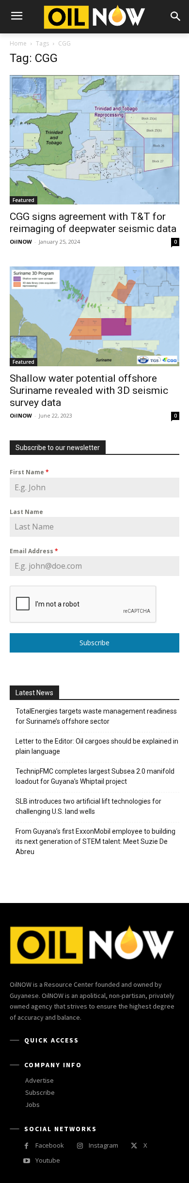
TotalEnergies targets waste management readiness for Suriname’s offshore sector (96, 716)
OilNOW (21, 241)
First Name (29, 472)
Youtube (47, 1160)
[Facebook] (26, 1146)
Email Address (34, 551)
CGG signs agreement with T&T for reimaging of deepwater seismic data (93, 222)
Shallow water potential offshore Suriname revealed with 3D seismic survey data (89, 390)
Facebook (49, 1145)
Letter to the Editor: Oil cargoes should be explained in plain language (97, 746)
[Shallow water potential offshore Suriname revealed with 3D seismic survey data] (94, 316)
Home (18, 43)
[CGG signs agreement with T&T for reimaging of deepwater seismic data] (94, 139)
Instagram (103, 1145)
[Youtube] (26, 1161)
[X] (134, 1146)
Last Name (26, 512)
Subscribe (94, 642)
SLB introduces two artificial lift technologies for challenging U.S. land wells (88, 806)
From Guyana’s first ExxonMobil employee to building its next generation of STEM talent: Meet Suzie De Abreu (95, 841)
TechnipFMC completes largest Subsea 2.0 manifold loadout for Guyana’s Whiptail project (95, 776)
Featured (23, 200)
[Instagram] (80, 1146)
